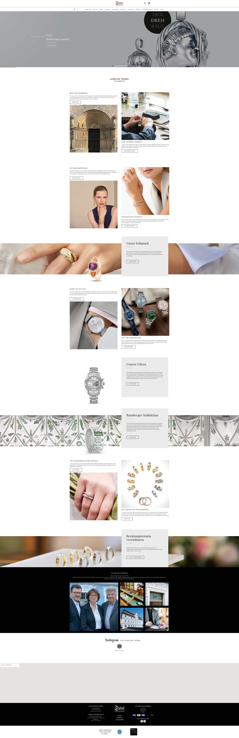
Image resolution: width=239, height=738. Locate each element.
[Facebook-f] (141, 721)
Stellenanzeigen (147, 9)
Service (138, 9)
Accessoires (119, 719)
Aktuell (95, 9)
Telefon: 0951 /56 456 (95, 711)
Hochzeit (123, 9)
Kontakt (156, 9)
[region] (119, 39)
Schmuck (107, 9)
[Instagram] (144, 721)
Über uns (88, 9)
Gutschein (131, 9)
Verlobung (115, 9)
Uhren (101, 9)
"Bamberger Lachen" (58, 39)
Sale (162, 9)
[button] (119, 39)
